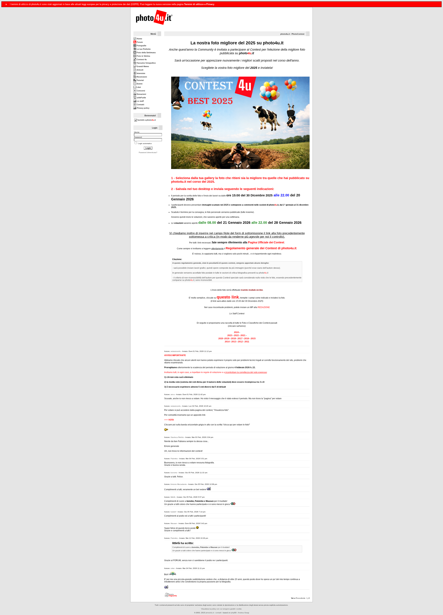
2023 (229, 335)
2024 (236, 332)
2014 (227, 341)
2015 (253, 338)
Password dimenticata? (148, 152)
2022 (236, 335)
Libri (138, 87)
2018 (233, 338)
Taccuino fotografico (146, 63)
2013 (233, 341)
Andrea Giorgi (243, 613)
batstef (173, 512)
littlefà (173, 497)
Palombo (174, 459)
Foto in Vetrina (143, 56)
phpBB (234, 613)
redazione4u (176, 351)
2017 (240, 338)
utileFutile (141, 98)
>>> (169, 420)
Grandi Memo (142, 66)
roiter (173, 568)
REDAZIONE (264, 307)
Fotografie (141, 46)
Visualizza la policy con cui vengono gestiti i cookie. (221, 609)
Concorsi (140, 91)
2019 (226, 338)
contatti (218, 613)
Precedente (300, 598)
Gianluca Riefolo (177, 437)
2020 (220, 338)
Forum (139, 42)
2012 (240, 341)
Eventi (139, 84)
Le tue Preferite (143, 49)
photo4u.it (285, 34)
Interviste (140, 73)
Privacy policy (142, 108)
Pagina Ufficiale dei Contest (266, 242)
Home (139, 39)
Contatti (140, 104)
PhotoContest (298, 34)
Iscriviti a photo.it (146, 120)
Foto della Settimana (146, 52)
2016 (246, 338)
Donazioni (141, 94)
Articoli (139, 70)
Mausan (174, 523)
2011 (247, 341)
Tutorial (140, 80)
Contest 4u (141, 59)
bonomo (174, 473)
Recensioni (141, 77)
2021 (243, 335)
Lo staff (140, 101)
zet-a (173, 394)
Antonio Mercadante (178, 484)
